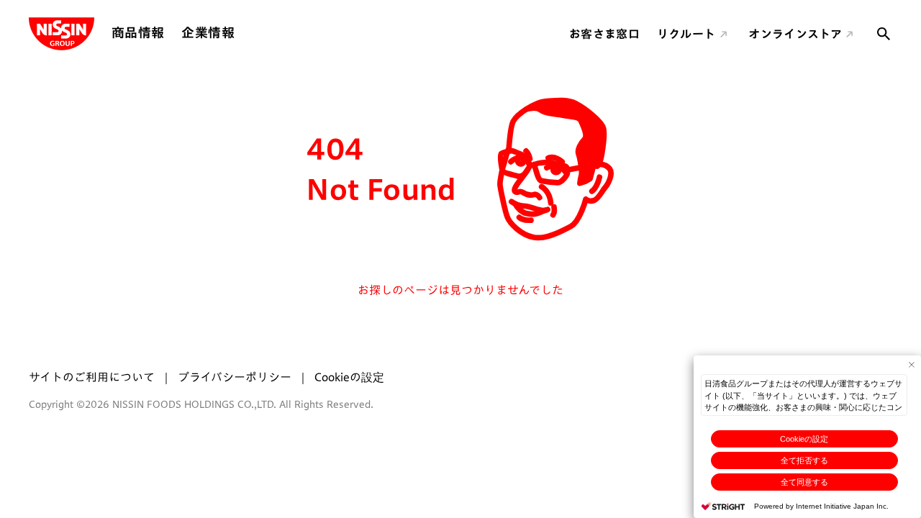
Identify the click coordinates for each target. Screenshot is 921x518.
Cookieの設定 (804, 439)
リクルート (686, 34)
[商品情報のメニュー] (168, 32)
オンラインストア (795, 34)
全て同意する (804, 482)
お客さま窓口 (604, 34)
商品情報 (138, 32)
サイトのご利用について (92, 377)
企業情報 (207, 32)
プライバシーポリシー (234, 377)
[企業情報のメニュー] (239, 32)
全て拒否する (804, 460)
